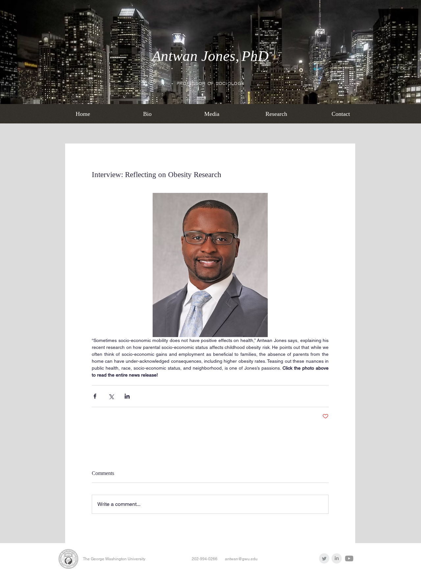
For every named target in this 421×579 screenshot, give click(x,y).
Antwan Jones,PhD (210, 56)
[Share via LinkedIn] (127, 396)
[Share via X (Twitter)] (111, 396)
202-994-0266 (204, 559)
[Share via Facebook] (95, 396)
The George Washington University (114, 559)
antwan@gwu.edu (241, 559)
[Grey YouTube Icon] (349, 558)
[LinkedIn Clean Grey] (337, 558)
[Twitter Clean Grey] (324, 558)
